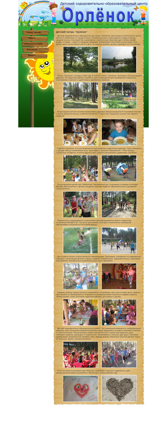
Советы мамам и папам (33, 44)
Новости (32, 38)
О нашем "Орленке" (33, 32)
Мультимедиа (32, 49)
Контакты (31, 55)
